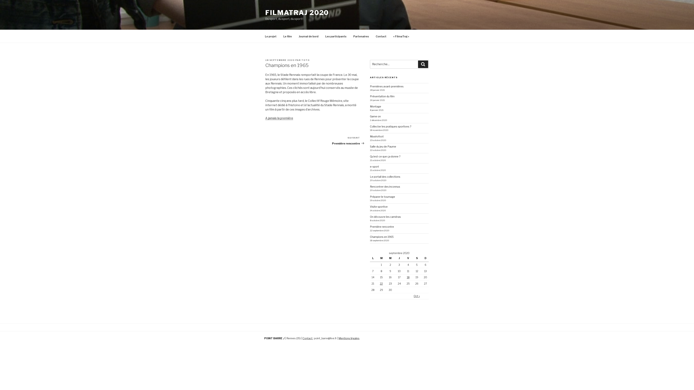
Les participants (335, 36)
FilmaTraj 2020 (297, 13)
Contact (381, 36)
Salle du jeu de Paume (383, 146)
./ (284, 338)
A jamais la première (279, 118)
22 (381, 283)
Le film (287, 36)
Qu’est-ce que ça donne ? (385, 156)
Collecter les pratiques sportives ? (390, 126)
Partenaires (361, 36)
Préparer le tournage (382, 196)
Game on (375, 116)
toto (305, 60)
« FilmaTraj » (401, 36)
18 (408, 277)
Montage (375, 106)
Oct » (417, 296)
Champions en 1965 (382, 236)
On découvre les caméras (385, 216)
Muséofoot (377, 136)
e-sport (374, 166)
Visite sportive (379, 206)
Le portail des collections (385, 176)
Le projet (271, 36)
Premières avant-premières (387, 86)
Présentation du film (382, 96)
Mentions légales (349, 338)
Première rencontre (382, 226)
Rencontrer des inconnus (385, 186)
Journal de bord (308, 36)
